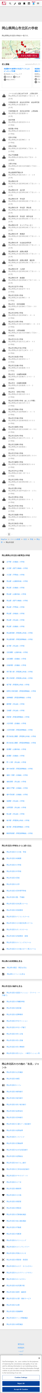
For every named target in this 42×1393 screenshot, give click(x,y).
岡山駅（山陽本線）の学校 (16, 594)
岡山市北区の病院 (13, 1079)
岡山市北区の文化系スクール (17, 904)
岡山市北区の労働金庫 (15, 1143)
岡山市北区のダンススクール (17, 929)
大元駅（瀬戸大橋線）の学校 (17, 568)
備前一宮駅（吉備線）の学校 (17, 775)
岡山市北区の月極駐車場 (15, 1001)
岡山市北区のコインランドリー (18, 1247)
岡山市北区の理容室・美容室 (17, 1260)
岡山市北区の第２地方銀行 (16, 1104)
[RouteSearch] (15, 3)
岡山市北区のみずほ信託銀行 (17, 1150)
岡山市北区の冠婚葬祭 (15, 1311)
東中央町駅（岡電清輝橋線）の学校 (20, 769)
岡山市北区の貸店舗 (14, 1008)
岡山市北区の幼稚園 (14, 858)
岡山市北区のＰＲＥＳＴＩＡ (17, 1176)
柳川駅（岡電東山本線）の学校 (18, 820)
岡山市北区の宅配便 (14, 1234)
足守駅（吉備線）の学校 (15, 562)
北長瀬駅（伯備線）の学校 (16, 659)
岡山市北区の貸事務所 (15, 1014)
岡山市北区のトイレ (14, 1085)
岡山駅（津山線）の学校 (15, 620)
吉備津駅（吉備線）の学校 (16, 665)
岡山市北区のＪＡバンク (15, 1137)
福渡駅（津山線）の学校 (15, 801)
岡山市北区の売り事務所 (15, 1047)
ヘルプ (21, 1351)
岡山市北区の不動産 (14, 1227)
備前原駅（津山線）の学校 (16, 782)
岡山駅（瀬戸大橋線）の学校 (17, 600)
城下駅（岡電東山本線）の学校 (18, 685)
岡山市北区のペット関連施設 (17, 1318)
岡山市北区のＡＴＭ (14, 1182)
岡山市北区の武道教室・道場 (17, 936)
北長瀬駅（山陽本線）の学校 (17, 652)
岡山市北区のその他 (14, 1195)
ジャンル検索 (15, 539)
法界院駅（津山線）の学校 (16, 807)
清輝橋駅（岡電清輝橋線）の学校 (19, 697)
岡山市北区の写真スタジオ (16, 1253)
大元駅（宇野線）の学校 (15, 575)
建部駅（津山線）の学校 (15, 704)
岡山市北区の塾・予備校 (15, 897)
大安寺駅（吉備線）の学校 (16, 723)
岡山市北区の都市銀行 (15, 1091)
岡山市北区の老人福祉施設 (16, 1221)
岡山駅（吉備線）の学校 (15, 588)
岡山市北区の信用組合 (15, 1156)
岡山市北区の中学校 (14, 871)
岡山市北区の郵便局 (14, 1188)
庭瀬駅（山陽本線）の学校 (16, 749)
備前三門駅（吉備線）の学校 (17, 788)
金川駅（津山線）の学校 (15, 646)
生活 (25, 539)
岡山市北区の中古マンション (17, 1021)
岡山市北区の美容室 (14, 1201)
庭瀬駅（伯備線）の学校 (15, 756)
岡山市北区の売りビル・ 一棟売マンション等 (23, 1053)
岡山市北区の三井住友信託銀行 (18, 1169)
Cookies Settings (21, 1377)
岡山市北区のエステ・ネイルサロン (20, 1266)
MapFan (4, 539)
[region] (21, 49)
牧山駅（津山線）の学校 (15, 814)
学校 (31, 539)
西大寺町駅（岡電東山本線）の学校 (20, 678)
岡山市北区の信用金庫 (15, 1130)
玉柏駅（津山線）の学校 (15, 710)
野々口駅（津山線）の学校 (16, 762)
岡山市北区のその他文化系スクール (20, 923)
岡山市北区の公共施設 (15, 1072)
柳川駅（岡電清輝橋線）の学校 (18, 827)
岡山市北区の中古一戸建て (16, 1027)
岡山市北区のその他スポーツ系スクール (21, 949)
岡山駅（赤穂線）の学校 (15, 613)
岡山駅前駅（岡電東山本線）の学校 (20, 633)
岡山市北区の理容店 (14, 1208)
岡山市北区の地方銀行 (15, 1098)
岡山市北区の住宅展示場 (15, 1285)
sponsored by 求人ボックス (32, 64)
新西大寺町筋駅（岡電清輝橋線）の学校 (21, 691)
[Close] (39, 1358)
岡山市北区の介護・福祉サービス (19, 1298)
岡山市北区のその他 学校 (16, 852)
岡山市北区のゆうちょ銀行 (16, 1163)
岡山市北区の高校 (13, 878)
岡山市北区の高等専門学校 (16, 891)
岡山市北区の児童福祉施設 (16, 1214)
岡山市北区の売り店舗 (15, 1040)
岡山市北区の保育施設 (15, 1324)
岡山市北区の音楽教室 (15, 910)
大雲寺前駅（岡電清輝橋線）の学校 (20, 730)
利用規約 (21, 1348)
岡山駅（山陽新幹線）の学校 (17, 581)
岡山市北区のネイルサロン (16, 1279)
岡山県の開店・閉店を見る (17, 967)
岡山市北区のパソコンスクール (18, 916)
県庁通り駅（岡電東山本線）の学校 (20, 672)
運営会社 (21, 1344)
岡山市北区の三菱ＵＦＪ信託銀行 (19, 1124)
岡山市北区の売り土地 (15, 1034)
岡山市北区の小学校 (14, 865)
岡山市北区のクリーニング (16, 1240)
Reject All (21, 1383)
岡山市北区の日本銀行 (15, 1117)
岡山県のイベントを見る (16, 974)
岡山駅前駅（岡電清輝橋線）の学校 (20, 639)
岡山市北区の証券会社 (15, 1111)
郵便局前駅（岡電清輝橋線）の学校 (20, 833)
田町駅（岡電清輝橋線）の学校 (18, 717)
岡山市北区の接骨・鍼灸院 (16, 1292)
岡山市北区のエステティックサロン (20, 1273)
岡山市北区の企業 (13, 1305)
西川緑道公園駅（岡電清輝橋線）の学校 (21, 743)
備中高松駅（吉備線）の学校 (17, 794)
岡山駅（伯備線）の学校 (15, 626)
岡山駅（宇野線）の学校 (15, 607)
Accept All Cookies (21, 1389)
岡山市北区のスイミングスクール (19, 942)
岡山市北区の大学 (13, 884)
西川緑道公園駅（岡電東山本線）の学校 (21, 736)
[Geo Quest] (33, 3)
